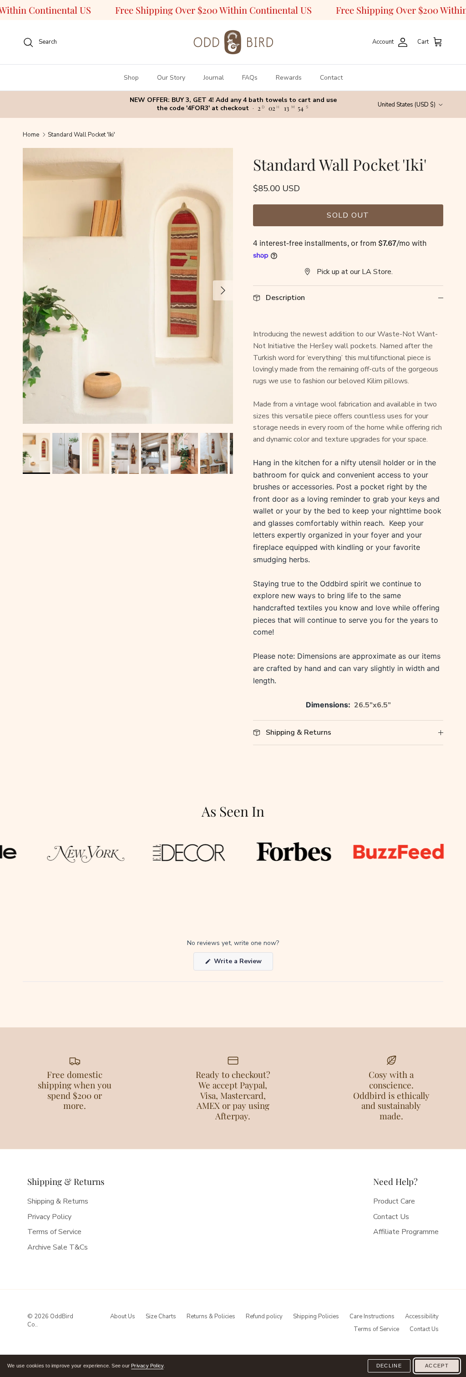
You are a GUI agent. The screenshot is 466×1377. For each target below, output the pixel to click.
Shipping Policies (316, 1316)
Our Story (171, 77)
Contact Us (391, 1217)
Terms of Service (54, 1232)
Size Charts (161, 1316)
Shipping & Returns (57, 1201)
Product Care (394, 1201)
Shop (131, 77)
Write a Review (242, 963)
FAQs (250, 77)
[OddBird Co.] (233, 42)
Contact (331, 77)
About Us (122, 1316)
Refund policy (264, 1316)
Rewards (289, 77)
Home (31, 135)
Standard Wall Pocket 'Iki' (81, 135)
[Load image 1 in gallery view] (128, 305)
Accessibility (422, 1316)
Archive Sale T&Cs (57, 1247)
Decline (389, 1365)
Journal (213, 77)
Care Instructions (372, 1316)
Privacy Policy (49, 1217)
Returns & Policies (211, 1316)
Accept (437, 1365)
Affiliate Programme (406, 1232)
